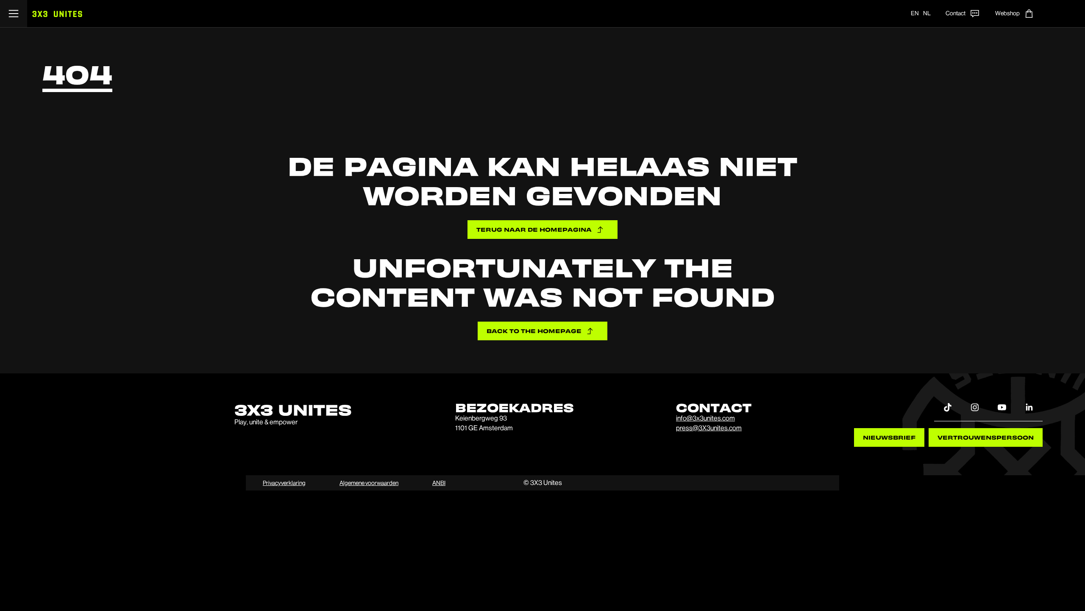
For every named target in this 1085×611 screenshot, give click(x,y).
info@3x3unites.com (705, 418)
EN (915, 13)
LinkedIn (1029, 407)
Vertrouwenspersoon (986, 437)
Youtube (1002, 407)
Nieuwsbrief (889, 437)
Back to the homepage (534, 330)
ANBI (438, 482)
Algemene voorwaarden (368, 482)
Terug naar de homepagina (534, 229)
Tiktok (948, 407)
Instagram (975, 407)
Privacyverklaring (284, 482)
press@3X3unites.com (709, 428)
